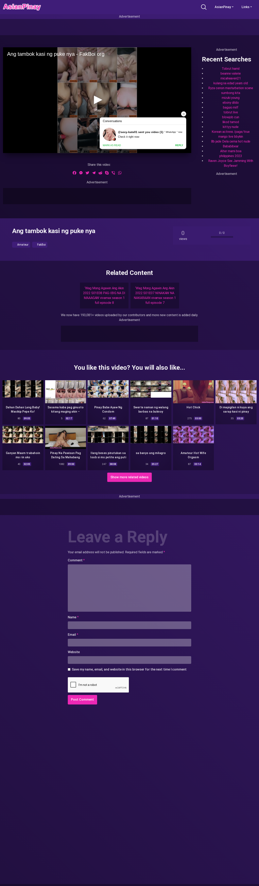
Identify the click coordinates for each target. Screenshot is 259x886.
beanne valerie (231, 73)
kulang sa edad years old (230, 83)
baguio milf (230, 107)
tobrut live (230, 112)
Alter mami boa (230, 151)
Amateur (23, 244)
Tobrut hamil (230, 69)
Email (73, 635)
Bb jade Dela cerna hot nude (231, 141)
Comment (76, 560)
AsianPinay (223, 7)
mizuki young (231, 98)
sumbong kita (230, 93)
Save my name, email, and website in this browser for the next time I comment (129, 669)
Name (73, 617)
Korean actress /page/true (230, 132)
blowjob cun (230, 117)
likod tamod (230, 122)
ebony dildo (231, 103)
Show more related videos (129, 477)
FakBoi (41, 244)
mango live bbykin (230, 136)
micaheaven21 (231, 78)
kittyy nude (231, 127)
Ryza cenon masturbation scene (230, 88)
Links (245, 7)
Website (74, 652)
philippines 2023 (230, 156)
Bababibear (230, 146)
